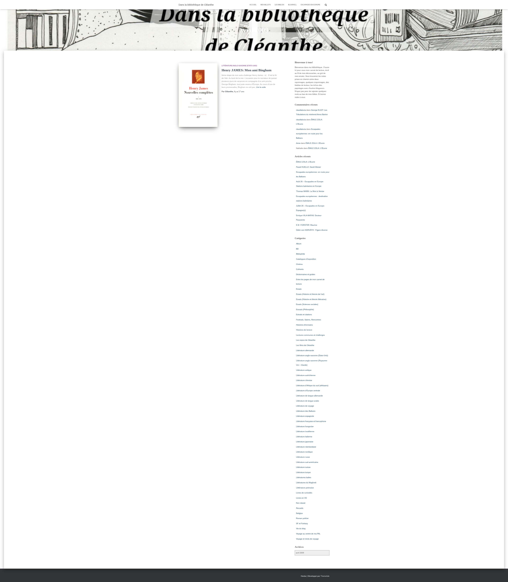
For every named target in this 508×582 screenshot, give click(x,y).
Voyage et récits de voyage (307, 539)
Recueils (299, 508)
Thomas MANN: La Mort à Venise (310, 191)
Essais (298, 289)
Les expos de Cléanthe (305, 340)
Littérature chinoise (304, 380)
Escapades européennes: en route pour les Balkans (309, 133)
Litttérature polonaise (305, 488)
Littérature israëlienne (305, 431)
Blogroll (292, 5)
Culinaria (299, 269)
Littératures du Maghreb (306, 482)
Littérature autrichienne (306, 375)
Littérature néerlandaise (306, 447)
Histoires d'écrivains (304, 325)
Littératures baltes (303, 477)
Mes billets (265, 5)
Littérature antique (303, 370)
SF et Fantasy (302, 523)
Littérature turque (303, 472)
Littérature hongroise (305, 426)
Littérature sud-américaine (307, 462)
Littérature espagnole (305, 416)
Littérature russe (303, 457)
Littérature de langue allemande (309, 396)
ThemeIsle (325, 576)
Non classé (300, 503)
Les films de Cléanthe (305, 345)
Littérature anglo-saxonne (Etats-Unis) (239, 66)
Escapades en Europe (310, 5)
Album (298, 244)
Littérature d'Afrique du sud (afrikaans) (312, 385)
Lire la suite (261, 87)
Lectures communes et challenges (310, 335)
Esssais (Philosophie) (305, 309)
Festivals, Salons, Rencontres (308, 320)
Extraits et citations (304, 314)
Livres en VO (301, 498)
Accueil (253, 5)
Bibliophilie (300, 254)
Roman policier (302, 518)
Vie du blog (300, 528)
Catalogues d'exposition (306, 259)
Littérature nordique (304, 452)
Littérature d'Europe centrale (308, 390)
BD (297, 249)
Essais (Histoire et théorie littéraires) (311, 299)
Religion (299, 513)
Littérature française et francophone (311, 421)
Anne (298, 143)
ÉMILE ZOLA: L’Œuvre (315, 143)
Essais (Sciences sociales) (307, 304)
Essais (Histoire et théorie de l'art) (310, 294)
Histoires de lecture (304, 330)
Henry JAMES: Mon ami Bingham (246, 70)
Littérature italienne (304, 437)
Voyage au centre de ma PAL (308, 534)
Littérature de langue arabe (307, 401)
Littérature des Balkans (305, 411)
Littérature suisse (303, 467)
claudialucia (301, 110)
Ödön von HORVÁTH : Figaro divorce (311, 230)
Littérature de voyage (305, 406)
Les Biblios (279, 5)
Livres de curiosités (304, 493)
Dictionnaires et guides (305, 274)
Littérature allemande (305, 350)
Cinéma (299, 264)
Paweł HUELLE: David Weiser (308, 167)
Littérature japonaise (304, 442)
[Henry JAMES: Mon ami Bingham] (198, 95)
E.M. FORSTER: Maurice (306, 225)
